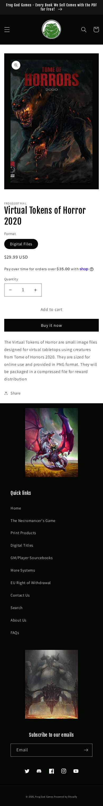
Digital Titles (22, 545)
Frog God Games (44, 796)
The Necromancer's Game (33, 520)
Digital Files (21, 243)
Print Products (23, 532)
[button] (7, 29)
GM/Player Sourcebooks (32, 557)
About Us (18, 620)
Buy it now (51, 325)
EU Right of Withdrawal (31, 582)
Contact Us (20, 595)
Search (17, 607)
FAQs (15, 632)
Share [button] (16, 393)
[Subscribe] (86, 750)
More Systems (23, 570)
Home (16, 508)
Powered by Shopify (65, 796)
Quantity (11, 279)
